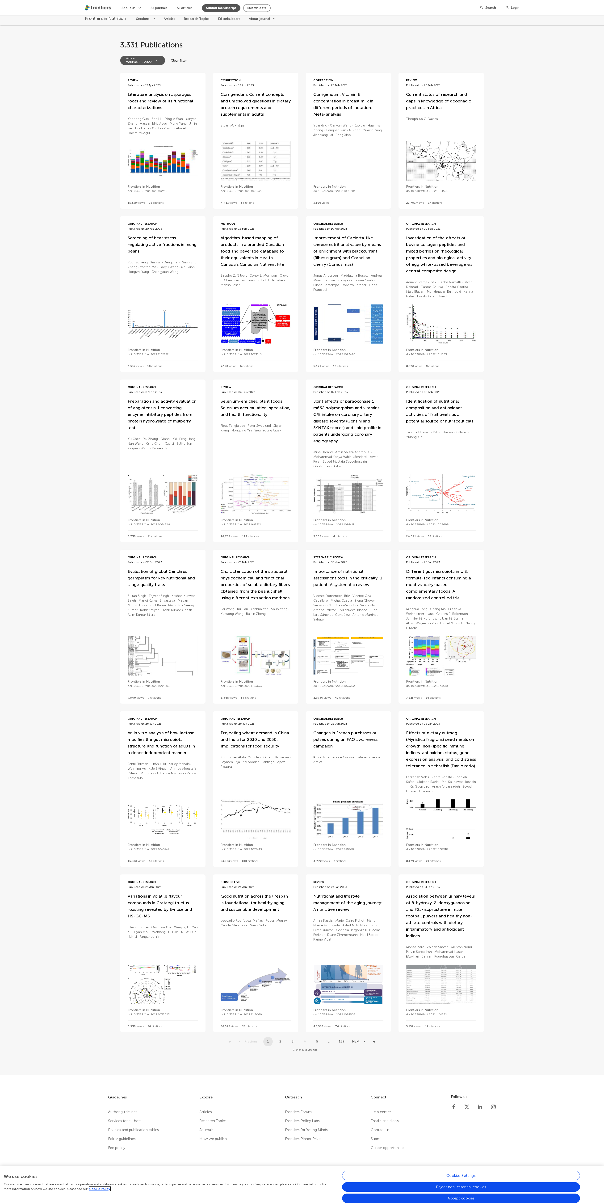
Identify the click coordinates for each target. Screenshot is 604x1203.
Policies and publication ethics (133, 1129)
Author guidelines (122, 1112)
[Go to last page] (373, 1041)
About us (129, 8)
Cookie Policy (99, 1188)
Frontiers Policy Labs (302, 1121)
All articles (185, 8)
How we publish (213, 1138)
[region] (302, 1184)
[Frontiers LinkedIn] (480, 1107)
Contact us (380, 1129)
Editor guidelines (122, 1138)
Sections (143, 22)
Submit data (257, 8)
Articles (169, 22)
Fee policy (116, 1147)
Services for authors (124, 1121)
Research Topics (197, 22)
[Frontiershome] (98, 8)
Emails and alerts (385, 1121)
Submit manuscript (221, 8)
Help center (381, 1112)
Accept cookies (461, 1198)
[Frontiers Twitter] (467, 1107)
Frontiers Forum (298, 1112)
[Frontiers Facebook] (454, 1107)
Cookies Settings (461, 1175)
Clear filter (179, 61)
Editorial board (229, 22)
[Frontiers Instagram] (493, 1107)
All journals (159, 8)
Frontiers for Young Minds (306, 1129)
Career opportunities (388, 1147)
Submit (377, 1138)
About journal (260, 22)
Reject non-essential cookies (461, 1187)
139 (341, 1041)
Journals (206, 1129)
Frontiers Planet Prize (303, 1138)
